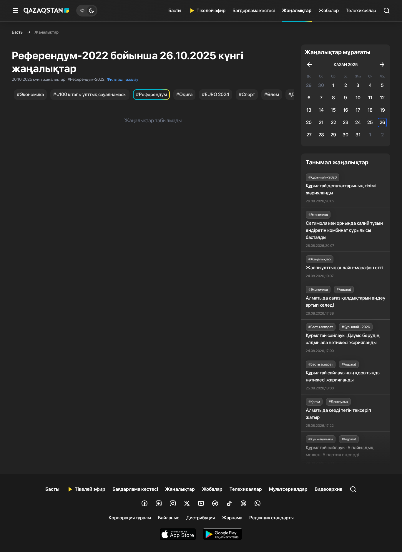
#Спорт (247, 94)
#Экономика (30, 94)
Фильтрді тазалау (122, 79)
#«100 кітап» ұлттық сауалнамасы (90, 94)
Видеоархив (329, 489)
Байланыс (168, 517)
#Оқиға (184, 94)
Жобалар (329, 10)
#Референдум (151, 94)
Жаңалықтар (297, 10)
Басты (174, 10)
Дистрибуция (200, 517)
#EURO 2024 (215, 94)
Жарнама (232, 517)
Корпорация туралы (130, 517)
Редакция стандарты (271, 517)
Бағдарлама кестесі (253, 10)
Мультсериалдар (288, 489)
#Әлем (271, 94)
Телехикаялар (361, 10)
